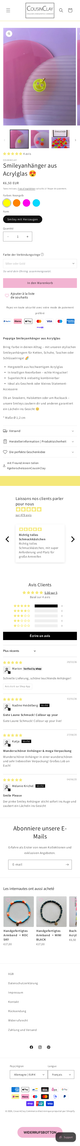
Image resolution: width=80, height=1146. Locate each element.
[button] (8, 10)
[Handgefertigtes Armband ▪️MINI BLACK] (51, 911)
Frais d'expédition (26, 188)
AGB (11, 974)
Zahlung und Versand (22, 1030)
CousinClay (20, 1111)
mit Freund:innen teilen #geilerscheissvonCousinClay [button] (26, 465)
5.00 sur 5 (51, 593)
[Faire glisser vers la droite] (75, 140)
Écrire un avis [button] (40, 636)
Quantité (8, 228)
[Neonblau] (36, 203)
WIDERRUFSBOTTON (40, 1132)
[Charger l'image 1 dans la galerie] (19, 139)
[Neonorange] (16, 203)
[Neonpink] (26, 203)
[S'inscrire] (67, 864)
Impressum (15, 992)
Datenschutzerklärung (23, 983)
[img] (42, 509)
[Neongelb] (6, 203)
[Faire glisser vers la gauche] (4, 140)
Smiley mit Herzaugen (22, 219)
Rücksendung (17, 1011)
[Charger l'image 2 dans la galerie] (40, 139)
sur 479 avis (24, 515)
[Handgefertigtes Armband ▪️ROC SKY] (18, 911)
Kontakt (13, 1002)
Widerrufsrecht (18, 1020)
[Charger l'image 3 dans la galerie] (60, 139)
